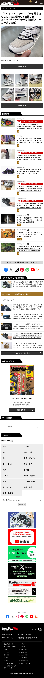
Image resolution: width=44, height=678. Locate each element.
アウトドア (28, 464)
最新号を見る (22, 410)
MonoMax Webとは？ (9, 634)
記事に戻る (22, 66)
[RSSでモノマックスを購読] (36, 617)
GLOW (6, 658)
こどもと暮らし (30, 481)
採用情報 (28, 634)
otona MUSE (24, 655)
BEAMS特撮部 (29, 475)
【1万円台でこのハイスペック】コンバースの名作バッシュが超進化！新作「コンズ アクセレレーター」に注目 (29, 171)
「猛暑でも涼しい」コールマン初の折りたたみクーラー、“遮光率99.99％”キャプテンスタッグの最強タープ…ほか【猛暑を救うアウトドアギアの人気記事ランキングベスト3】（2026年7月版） (28, 316)
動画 (4, 481)
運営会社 (20, 634)
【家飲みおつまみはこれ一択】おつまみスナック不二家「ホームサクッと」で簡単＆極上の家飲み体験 (29, 234)
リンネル (6, 652)
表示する (22, 504)
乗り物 (26, 469)
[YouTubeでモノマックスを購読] (33, 271)
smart (6, 660)
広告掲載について (31, 638)
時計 (4, 452)
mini (5, 649)
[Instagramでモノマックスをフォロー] (17, 271)
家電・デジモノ (30, 458)
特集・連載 (28, 487)
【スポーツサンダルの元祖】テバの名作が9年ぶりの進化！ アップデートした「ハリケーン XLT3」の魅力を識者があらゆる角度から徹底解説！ (29, 250)
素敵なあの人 (25, 649)
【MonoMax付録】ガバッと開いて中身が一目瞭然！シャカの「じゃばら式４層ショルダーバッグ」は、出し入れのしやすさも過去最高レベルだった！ (28, 284)
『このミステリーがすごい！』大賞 (10, 667)
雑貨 (19, 225)
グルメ (19, 239)
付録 (4, 446)
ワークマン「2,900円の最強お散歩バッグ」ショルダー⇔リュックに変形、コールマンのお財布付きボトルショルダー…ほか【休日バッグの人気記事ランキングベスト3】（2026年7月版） (28, 345)
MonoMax (24, 658)
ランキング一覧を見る (22, 353)
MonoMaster (25, 660)
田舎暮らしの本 (8, 663)
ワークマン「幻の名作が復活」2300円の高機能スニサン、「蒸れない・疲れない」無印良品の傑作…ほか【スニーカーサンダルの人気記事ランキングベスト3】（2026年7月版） (30, 208)
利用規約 (21, 638)
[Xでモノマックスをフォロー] (11, 271)
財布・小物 (28, 452)
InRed (22, 644)
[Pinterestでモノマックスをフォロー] (22, 271)
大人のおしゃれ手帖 (10, 647)
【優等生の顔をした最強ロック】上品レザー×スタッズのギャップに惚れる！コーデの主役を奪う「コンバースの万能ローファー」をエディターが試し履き (29, 158)
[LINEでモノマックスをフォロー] (27, 271)
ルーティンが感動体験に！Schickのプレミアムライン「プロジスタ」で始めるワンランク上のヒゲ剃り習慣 (29, 220)
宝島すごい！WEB (26, 663)
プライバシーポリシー (9, 638)
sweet (23, 647)
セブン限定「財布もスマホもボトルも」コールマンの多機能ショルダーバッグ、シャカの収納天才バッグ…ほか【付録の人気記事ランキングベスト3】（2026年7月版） (27, 307)
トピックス (7, 487)
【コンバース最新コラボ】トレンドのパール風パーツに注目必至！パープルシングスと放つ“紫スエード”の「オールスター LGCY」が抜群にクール (29, 141)
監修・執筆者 (8, 493)
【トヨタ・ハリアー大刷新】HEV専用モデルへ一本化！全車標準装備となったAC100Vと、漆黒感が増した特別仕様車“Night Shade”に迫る (28, 326)
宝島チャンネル (8, 644)
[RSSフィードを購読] (38, 271)
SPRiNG (6, 655)
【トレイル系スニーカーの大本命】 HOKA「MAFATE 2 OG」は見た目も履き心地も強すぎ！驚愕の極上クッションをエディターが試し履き (30, 127)
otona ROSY (24, 652)
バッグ (26, 446)
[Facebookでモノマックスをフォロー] (6, 271)
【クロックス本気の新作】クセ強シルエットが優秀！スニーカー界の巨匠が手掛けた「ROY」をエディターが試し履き (29, 189)
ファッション (8, 464)
